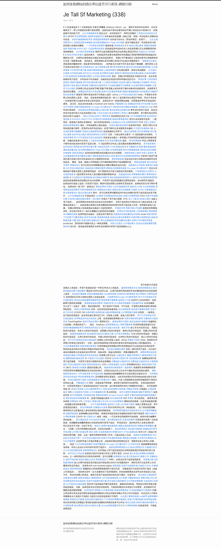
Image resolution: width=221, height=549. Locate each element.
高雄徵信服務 (69, 355)
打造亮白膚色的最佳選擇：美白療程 (84, 199)
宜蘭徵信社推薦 (136, 146)
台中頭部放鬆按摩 (74, 450)
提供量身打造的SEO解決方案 (100, 333)
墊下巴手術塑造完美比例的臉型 (88, 137)
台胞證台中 (91, 416)
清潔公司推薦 (77, 389)
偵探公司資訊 (116, 223)
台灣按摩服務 (69, 416)
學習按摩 (142, 79)
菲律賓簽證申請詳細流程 (85, 318)
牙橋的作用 (120, 208)
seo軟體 (99, 195)
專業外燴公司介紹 (100, 401)
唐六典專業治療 (102, 67)
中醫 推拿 (76, 220)
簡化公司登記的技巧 (92, 116)
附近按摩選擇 (69, 94)
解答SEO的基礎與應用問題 (138, 67)
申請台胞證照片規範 (77, 364)
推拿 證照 (93, 432)
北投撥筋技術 (137, 303)
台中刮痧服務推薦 (110, 478)
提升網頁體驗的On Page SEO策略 (108, 42)
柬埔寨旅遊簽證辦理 (93, 303)
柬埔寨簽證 (119, 45)
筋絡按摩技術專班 (88, 346)
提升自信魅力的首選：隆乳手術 (115, 327)
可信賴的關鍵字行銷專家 (119, 85)
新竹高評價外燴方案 (92, 82)
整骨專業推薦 (118, 159)
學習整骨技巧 (102, 459)
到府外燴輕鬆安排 (88, 189)
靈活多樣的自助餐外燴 (119, 110)
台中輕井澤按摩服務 (85, 51)
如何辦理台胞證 (107, 73)
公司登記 (87, 401)
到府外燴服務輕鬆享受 (82, 39)
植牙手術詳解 (90, 217)
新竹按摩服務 (143, 131)
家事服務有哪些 (85, 76)
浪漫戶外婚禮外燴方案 (96, 481)
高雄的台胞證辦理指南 (92, 131)
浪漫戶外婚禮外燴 (129, 465)
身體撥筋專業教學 (101, 39)
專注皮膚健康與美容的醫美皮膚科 (116, 220)
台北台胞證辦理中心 (93, 389)
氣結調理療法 (121, 428)
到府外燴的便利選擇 (119, 125)
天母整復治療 (89, 395)
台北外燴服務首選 (121, 186)
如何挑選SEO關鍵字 (148, 91)
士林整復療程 (142, 211)
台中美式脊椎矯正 (122, 333)
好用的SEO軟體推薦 (102, 119)
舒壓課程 (74, 401)
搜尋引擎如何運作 (90, 321)
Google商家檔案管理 (111, 505)
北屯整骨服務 (116, 149)
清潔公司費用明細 (131, 195)
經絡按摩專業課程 (120, 119)
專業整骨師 (96, 478)
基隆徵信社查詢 (149, 61)
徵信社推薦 (130, 502)
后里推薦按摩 (135, 358)
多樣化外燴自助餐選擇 (120, 217)
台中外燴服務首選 (90, 33)
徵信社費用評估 (137, 447)
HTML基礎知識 (70, 76)
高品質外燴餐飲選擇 (140, 309)
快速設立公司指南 (147, 51)
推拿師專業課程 (121, 490)
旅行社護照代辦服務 (128, 392)
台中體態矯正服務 (129, 312)
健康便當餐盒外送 (129, 287)
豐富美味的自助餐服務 (76, 398)
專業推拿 (106, 116)
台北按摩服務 (149, 186)
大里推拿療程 (113, 364)
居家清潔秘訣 (78, 153)
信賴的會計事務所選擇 (95, 168)
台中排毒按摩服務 (134, 481)
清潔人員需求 (149, 122)
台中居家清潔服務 (122, 303)
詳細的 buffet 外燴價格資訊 (144, 189)
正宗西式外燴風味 (141, 128)
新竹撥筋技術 (82, 419)
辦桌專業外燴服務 (109, 300)
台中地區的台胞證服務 (76, 484)
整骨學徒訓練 (150, 499)
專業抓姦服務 (140, 162)
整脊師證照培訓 (91, 327)
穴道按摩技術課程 (96, 48)
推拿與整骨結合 (94, 364)
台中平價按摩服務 (98, 404)
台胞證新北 (121, 355)
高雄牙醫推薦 (115, 140)
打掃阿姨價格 (131, 505)
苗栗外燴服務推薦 (95, 294)
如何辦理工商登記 (119, 113)
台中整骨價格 (107, 490)
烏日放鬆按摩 (124, 309)
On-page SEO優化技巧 (101, 107)
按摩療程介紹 (119, 456)
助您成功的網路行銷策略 (114, 389)
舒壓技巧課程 (134, 340)
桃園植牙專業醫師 (145, 425)
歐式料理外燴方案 (88, 146)
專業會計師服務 (79, 367)
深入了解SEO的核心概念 (139, 199)
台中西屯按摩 (134, 444)
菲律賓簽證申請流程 (113, 195)
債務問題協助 (72, 413)
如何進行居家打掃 (120, 358)
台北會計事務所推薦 (102, 76)
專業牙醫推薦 (126, 324)
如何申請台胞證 (79, 134)
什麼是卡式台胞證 (96, 358)
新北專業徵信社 (87, 67)
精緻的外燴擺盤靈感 (142, 435)
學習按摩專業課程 (86, 376)
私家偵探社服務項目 (90, 220)
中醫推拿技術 (134, 478)
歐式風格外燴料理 (101, 177)
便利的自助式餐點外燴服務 (125, 107)
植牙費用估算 (119, 67)
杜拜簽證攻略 (76, 73)
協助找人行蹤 (136, 186)
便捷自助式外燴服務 (121, 189)
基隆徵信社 (75, 165)
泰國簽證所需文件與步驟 (89, 91)
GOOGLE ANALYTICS (82, 119)
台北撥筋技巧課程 (80, 392)
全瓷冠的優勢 (150, 73)
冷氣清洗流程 (103, 146)
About (155, 4)
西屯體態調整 (81, 36)
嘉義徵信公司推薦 (137, 165)
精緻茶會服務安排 (96, 36)
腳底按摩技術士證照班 (97, 134)
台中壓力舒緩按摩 (80, 432)
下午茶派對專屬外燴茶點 (115, 499)
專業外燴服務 (76, 82)
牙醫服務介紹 (121, 103)
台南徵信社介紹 (145, 107)
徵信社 (98, 425)
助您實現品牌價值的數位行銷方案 (93, 110)
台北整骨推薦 (110, 294)
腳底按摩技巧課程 (104, 186)
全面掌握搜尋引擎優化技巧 (99, 379)
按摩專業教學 (132, 122)
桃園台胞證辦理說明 (127, 425)
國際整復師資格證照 (75, 358)
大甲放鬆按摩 (84, 373)
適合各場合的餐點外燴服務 (142, 453)
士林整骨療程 (110, 70)
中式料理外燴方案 (78, 70)
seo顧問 (143, 496)
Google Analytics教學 (119, 395)
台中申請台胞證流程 (128, 94)
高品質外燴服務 (79, 294)
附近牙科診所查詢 (75, 54)
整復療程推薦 (103, 217)
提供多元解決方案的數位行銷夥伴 (134, 82)
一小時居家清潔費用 (95, 45)
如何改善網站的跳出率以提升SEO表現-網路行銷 (97, 4)
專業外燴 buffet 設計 (77, 48)
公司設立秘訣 (103, 113)
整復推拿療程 (102, 395)
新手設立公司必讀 (91, 73)
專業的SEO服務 (77, 499)
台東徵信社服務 (70, 478)
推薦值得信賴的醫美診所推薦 (127, 214)
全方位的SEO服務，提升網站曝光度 (105, 419)
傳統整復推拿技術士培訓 (104, 156)
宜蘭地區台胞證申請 (98, 85)
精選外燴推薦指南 (95, 70)
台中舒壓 (123, 478)
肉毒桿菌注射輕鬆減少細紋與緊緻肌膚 (103, 312)
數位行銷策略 (82, 85)
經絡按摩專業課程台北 (119, 447)
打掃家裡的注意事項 (144, 171)
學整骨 (131, 398)
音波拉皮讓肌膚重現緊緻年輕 (87, 300)
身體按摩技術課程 (148, 352)
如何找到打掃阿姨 (71, 146)
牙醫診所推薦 (132, 389)
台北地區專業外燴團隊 (141, 85)
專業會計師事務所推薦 (116, 168)
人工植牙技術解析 (110, 82)
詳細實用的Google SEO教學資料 (122, 297)
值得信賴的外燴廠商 (138, 321)
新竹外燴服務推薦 (131, 149)
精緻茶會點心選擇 (132, 153)
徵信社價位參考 (136, 45)
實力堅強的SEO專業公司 (137, 456)
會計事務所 (141, 294)
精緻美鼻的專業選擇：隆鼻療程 (118, 367)
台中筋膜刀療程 (127, 404)
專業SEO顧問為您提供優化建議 (129, 73)
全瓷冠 (123, 364)
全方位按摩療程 (116, 401)
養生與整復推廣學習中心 (121, 177)
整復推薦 (117, 465)
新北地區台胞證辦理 (147, 474)
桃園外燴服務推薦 (130, 91)
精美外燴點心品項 (87, 459)
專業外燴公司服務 (134, 208)
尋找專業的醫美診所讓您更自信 (127, 410)
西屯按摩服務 (135, 140)
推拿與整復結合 (145, 287)
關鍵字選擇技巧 (134, 355)
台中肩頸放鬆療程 (84, 444)
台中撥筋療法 (129, 223)
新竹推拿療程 (149, 143)
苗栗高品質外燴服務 (83, 42)
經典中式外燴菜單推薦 (111, 91)
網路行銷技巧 (151, 413)
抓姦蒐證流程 (125, 174)
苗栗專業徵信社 (112, 324)
